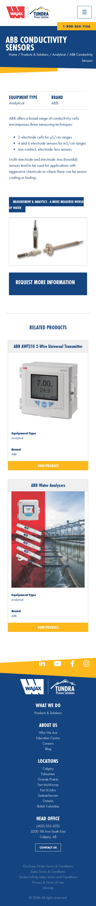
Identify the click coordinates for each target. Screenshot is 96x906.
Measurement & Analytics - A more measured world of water (46, 204)
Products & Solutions (34, 54)
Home (13, 54)
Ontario (48, 800)
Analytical (59, 54)
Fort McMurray (48, 784)
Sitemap (48, 887)
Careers (48, 743)
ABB (54, 103)
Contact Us (48, 847)
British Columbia (48, 806)
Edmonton (48, 774)
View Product (48, 465)
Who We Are (48, 732)
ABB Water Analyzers (48, 485)
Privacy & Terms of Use (48, 882)
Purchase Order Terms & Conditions (48, 866)
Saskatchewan (48, 795)
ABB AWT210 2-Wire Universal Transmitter (48, 346)
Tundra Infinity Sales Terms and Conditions (48, 877)
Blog (48, 748)
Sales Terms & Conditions (48, 871)
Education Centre (48, 738)
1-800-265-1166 (76, 26)
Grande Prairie (48, 779)
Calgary (48, 768)
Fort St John (48, 790)
